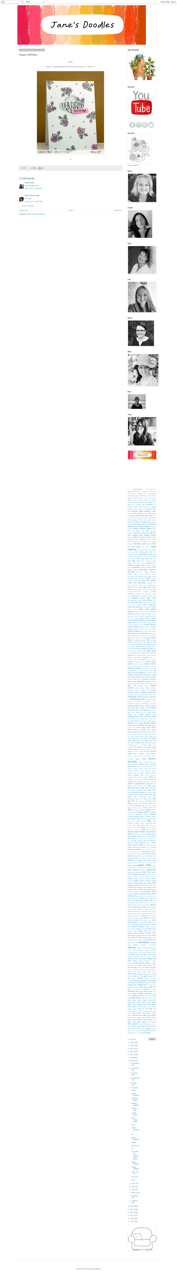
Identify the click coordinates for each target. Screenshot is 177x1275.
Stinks (133, 954)
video (150, 991)
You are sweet (138, 1030)
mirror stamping (151, 827)
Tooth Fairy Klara (150, 982)
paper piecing (133, 870)
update (154, 989)
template (130, 980)
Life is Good (140, 792)
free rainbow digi (148, 655)
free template (138, 657)
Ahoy (154, 502)
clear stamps (151, 580)
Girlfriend (153, 677)
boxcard (149, 539)
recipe (149, 896)
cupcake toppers (147, 596)
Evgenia (130, 642)
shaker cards (140, 911)
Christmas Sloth (132, 576)
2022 (132, 1045)
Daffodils (135, 598)
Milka (149, 821)
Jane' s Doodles (138, 754)
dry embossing (151, 635)
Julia (133, 783)
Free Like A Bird (138, 655)
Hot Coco (130, 734)
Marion (146, 812)
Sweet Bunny (143, 969)
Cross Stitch (152, 594)
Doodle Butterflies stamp (135, 625)
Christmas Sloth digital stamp (147, 576)
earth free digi (140, 638)
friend (149, 659)
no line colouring (140, 847)
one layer (143, 856)
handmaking (144, 703)
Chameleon (136, 567)
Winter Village (141, 1022)
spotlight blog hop (143, 931)
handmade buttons (143, 697)
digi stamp (136, 607)
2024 (132, 1039)
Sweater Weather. (133, 969)
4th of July (152, 498)
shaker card (132, 911)
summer (147, 961)
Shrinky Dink (137, 915)
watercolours (132, 1002)
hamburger (141, 694)
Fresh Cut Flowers (139, 659)
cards (149, 554)
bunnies (140, 541)
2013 (132, 1215)
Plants (136, 881)
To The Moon (140, 983)
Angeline (147, 511)
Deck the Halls (136, 602)
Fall (144, 642)
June (134, 1183)
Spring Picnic (132, 935)
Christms (141, 578)
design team (147, 602)
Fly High (130, 646)
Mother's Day (144, 832)
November (135, 1068)
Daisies (149, 600)
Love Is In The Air (146, 803)
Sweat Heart (140, 967)
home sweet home (134, 1120)
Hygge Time (148, 740)
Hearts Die (132, 714)
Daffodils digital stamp (148, 598)
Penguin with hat (139, 878)
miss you (131, 830)
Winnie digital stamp (144, 1015)
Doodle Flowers (150, 625)
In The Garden (136, 747)
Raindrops (136, 894)
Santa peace (147, 902)
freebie (145, 657)
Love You (152, 808)
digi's (150, 607)
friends (154, 659)
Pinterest (130, 881)
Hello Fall (143, 716)
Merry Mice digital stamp (148, 818)
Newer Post (24, 210)
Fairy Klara (138, 642)
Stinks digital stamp (150, 954)
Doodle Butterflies (138, 620)
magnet (136, 810)
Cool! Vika (134, 587)
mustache (148, 842)
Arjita (139, 513)
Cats (146, 559)
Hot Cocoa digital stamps (136, 736)
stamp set (134, 942)
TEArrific (140, 978)
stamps (132, 947)
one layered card (144, 858)
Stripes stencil (138, 961)
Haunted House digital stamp (142, 710)
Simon (144, 916)
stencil (136, 952)
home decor (132, 727)
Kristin (140, 790)
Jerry (135, 781)
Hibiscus (131, 723)
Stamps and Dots (141, 948)
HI (132, 1148)
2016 (132, 1206)
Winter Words (136, 1026)
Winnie (135, 1015)
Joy (144, 781)
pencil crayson (139, 876)
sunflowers (148, 963)
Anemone (134, 511)
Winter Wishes (133, 1024)
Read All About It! (141, 896)
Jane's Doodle (141, 759)
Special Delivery (138, 926)
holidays (141, 725)
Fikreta (27, 183)
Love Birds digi (136, 803)
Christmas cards (150, 574)
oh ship (151, 853)
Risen (146, 898)
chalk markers (140, 563)
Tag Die (130, 976)
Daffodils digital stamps (135, 600)
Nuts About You (136, 851)
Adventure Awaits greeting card (138, 502)
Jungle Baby (140, 784)
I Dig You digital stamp (137, 743)
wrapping (147, 1028)
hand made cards (150, 694)
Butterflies (137, 544)
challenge (131, 565)
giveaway (140, 681)
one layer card (151, 856)
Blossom (130, 537)
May (133, 1187)
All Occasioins (136, 504)
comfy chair (142, 585)
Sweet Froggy (141, 971)
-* (128, 489)
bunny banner (147, 541)
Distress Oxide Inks (141, 614)
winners (130, 1015)
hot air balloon (151, 732)
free (134, 648)
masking (153, 814)
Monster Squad (133, 832)
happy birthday (135, 1094)
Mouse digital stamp (149, 834)
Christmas (143, 569)
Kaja (149, 786)
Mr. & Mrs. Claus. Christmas (144, 838)
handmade (132, 697)
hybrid (141, 738)
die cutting (143, 605)
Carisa (154, 556)
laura (149, 790)
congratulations (151, 585)
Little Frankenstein (140, 797)
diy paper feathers (133, 616)
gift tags (141, 673)
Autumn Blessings (142, 515)
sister (150, 918)
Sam (154, 900)
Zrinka (148, 1033)
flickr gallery (147, 644)
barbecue (146, 517)
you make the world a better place (135, 1155)
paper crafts (144, 865)
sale (151, 900)
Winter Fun (152, 1019)
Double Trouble (133, 631)
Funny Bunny (151, 662)
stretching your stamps (148, 956)
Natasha (135, 845)
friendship (131, 662)
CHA (134, 563)
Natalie (130, 845)
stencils (148, 952)
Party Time (146, 872)
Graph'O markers (150, 688)
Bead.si (153, 522)
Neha (141, 845)
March (134, 1193)
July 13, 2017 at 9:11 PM (33, 188)
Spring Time (140, 935)
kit (136, 790)
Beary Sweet (145, 524)
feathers (130, 644)
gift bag (150, 668)
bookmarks (148, 537)
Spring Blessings (139, 933)
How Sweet (148, 736)
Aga (150, 502)
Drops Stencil (132, 635)
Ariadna (135, 513)
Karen (154, 786)
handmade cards (138, 699)
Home (71, 210)
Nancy (154, 842)
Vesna (146, 991)
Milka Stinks (141, 825)
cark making (131, 558)
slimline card (147, 920)
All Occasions (148, 504)
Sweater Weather (150, 967)
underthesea (137, 989)
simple (146, 918)
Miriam (143, 827)
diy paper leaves (144, 616)
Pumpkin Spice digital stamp (147, 889)
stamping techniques (148, 945)
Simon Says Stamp (137, 918)
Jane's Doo (138, 756)
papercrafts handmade (135, 872)
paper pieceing (151, 867)
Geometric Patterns (135, 668)
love (149, 801)
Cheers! (135, 569)
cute (154, 596)
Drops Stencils (141, 635)
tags (134, 976)
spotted (153, 931)
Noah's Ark (132, 849)
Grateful (153, 690)
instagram (135, 749)
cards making (147, 556)
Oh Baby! (146, 853)
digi (151, 605)
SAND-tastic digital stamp (135, 902)
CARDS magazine (137, 556)
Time (129, 982)
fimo (134, 644)
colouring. (134, 585)
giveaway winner (150, 681)
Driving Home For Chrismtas (147, 631)
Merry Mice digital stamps (137, 821)
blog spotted (133, 535)
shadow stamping (137, 909)
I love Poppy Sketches (145, 745)
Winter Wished (151, 1022)
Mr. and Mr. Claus (141, 840)
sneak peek (132, 922)
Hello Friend (151, 717)
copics (154, 587)
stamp (149, 937)
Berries (136, 526)
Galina (130, 664)
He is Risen (135, 712)
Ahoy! (129, 504)
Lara (144, 790)
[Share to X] (37, 168)
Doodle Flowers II (134, 627)
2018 (132, 1058)
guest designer (141, 692)
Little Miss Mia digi (141, 801)
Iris (147, 749)
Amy (154, 509)
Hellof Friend (132, 719)
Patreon (153, 872)
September (136, 1078)
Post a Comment (28, 206)
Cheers (143, 567)
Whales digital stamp (144, 1006)
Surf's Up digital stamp (138, 965)
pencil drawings (150, 876)
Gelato (135, 666)
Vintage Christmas (145, 993)
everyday (153, 640)
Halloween (152, 692)
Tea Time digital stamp (144, 976)
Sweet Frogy (151, 971)
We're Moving (141, 1002)
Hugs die (135, 738)
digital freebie (132, 609)
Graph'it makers (143, 685)
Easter (148, 638)
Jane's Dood (147, 756)
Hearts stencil (144, 714)
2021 (132, 1049)
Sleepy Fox (138, 920)
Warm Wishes (136, 998)
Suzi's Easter (132, 967)
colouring (141, 583)
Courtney (130, 589)
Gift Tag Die (134, 672)
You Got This (147, 1030)
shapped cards (145, 913)
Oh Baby (139, 853)
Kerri (150, 788)
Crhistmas (146, 591)
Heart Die (143, 712)
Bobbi (135, 537)
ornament (153, 858)
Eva (147, 640)
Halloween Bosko (133, 694)
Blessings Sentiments (141, 533)
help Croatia (140, 719)
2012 (132, 1218)
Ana (129, 511)
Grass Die (145, 690)
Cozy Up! (143, 589)
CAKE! (153, 544)
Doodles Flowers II (139, 629)
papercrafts (151, 870)
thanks (133, 1142)
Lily (154, 794)
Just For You (142, 786)
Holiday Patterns (150, 723)
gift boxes (140, 670)
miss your (138, 830)
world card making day (137, 1028)
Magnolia (148, 810)
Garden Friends (150, 664)
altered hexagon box (145, 506)
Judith (130, 784)
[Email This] (32, 168)
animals (130, 513)
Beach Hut (131, 522)
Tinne (133, 983)
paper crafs (144, 862)
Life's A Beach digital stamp (143, 794)
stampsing (131, 952)
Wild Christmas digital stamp (143, 1011)
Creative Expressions (134, 591)
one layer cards (133, 858)
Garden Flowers (138, 664)
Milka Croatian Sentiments (143, 823)
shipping (130, 915)
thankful (144, 980)
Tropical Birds (132, 985)
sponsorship (131, 929)
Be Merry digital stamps (149, 520)
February (135, 1196)
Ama (144, 509)
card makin (146, 547)
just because (149, 783)
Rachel (143, 891)
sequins (143, 907)
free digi (150, 649)
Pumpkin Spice (132, 889)
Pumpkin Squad (132, 891)
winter (154, 1015)
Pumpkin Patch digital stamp (147, 887)
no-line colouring (151, 847)
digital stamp (144, 609)
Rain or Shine (151, 892)
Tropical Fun (142, 985)
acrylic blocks (138, 500)
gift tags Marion (149, 672)
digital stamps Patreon (142, 611)
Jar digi (130, 779)
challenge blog (139, 565)
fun (143, 662)
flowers (153, 644)
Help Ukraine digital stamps (148, 721)
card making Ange (142, 550)
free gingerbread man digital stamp (139, 653)
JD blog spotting (148, 779)
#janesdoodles (137, 489)
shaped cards (136, 913)
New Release (148, 845)
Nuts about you (148, 852)
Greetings (131, 692)
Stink (129, 954)
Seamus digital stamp (134, 907)
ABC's (130, 500)
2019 (132, 1054)
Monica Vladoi (151, 830)
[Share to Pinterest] (42, 168)
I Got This (148, 743)
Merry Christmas (145, 816)
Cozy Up (137, 589)
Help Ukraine (135, 721)
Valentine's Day (133, 991)
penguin (130, 878)
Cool (129, 587)
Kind (133, 790)
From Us (138, 662)
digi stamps (144, 607)
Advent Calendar (150, 500)
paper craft (152, 862)
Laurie (154, 790)
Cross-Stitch (132, 596)
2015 (132, 1209)
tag (155, 974)
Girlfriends (145, 679)
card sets (135, 554)
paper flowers (142, 867)
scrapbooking (145, 905)
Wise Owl (145, 1026)
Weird (145, 1004)
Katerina (131, 788)
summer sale (134, 1109)
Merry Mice (137, 818)
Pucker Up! (152, 885)
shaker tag (148, 911)
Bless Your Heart (142, 530)
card (129, 547)
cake (148, 544)
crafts (154, 589)
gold (138, 683)
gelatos (140, 666)
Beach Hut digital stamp (143, 522)
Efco (133, 640)
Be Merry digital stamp (134, 520)
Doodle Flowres (145, 627)
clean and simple (139, 580)
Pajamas (130, 862)
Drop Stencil (152, 633)
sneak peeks (140, 922)
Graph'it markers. (139, 688)
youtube (143, 1033)
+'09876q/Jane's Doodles (146, 495)
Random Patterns (145, 894)
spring (130, 933)
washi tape (145, 998)
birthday (136, 528)
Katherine (137, 788)
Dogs (142, 618)
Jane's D (130, 756)
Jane (130, 754)
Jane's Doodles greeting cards (146, 766)
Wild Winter (146, 1013)
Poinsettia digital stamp (139, 883)
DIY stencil (135, 618)
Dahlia (144, 600)
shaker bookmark (150, 909)
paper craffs (137, 862)
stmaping (136, 956)
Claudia (147, 578)
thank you (137, 980)
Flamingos (139, 644)
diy (149, 614)
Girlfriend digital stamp (134, 679)
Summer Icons (139, 963)
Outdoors (131, 860)
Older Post (118, 210)
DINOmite (131, 614)
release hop (135, 898)
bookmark (141, 537)
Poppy (149, 883)
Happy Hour (145, 708)
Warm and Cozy (138, 996)
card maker (136, 547)
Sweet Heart (132, 974)
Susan (150, 965)
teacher (133, 978)
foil (140, 646)
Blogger (98, 1269)
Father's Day (151, 642)
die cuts (136, 605)
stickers (153, 952)
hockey (136, 723)
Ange (141, 511)
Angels (154, 511)
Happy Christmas (145, 706)
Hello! (133, 1090)
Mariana (140, 812)
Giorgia (147, 677)
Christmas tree (133, 578)
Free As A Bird (141, 649)
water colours (142, 1000)
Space (149, 924)
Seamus (153, 905)
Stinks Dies (139, 954)
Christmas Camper (142, 572)
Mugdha (141, 842)
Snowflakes (135, 924)
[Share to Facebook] (39, 168)
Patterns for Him (139, 874)
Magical (130, 810)
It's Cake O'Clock (137, 751)
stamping (144, 942)
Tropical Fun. (152, 985)
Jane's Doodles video (136, 775)
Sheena (153, 913)
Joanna (139, 781)
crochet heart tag (141, 594)
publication (137, 885)
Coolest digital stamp (144, 587)
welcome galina (134, 1099)
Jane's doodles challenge (136, 764)
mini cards (137, 827)
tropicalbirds (131, 987)
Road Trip (152, 898)
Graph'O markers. (134, 690)
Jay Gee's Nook (138, 779)
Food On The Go (148, 646)
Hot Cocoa (137, 734)
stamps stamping (137, 950)
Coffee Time (132, 583)
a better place (134, 1114)
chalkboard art (151, 563)
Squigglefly (148, 935)
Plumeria (142, 881)
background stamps (137, 517)
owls (136, 860)
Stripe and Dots (133, 959)
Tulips (141, 987)
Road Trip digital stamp (135, 900)
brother (135, 541)
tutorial (146, 987)
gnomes (134, 683)
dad (129, 598)
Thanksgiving (151, 980)
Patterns (130, 874)
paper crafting (132, 865)
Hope (148, 729)
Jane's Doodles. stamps (140, 777)
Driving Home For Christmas (138, 633)
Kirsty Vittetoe (30, 195)
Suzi (154, 965)
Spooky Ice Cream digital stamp (145, 929)
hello (137, 716)
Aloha (136, 506)
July (133, 1088)
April (133, 1190)
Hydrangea (135, 740)
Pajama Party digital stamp (147, 860)
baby (150, 515)
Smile (154, 920)
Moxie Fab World (146, 836)
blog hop (152, 533)
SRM (133, 937)
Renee (142, 898)
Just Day (134, 786)
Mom (144, 830)
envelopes (142, 640)
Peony (154, 878)
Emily (137, 640)
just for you (135, 1145)
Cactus (143, 544)
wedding (139, 1004)
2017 (132, 1061)
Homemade (142, 729)
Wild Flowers (137, 1013)
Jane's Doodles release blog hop (139, 768)
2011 (132, 1221)
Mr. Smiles (135, 842)
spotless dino (132, 931)
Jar (155, 777)
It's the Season (150, 751)
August (134, 1083)
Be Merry (153, 517)
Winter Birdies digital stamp (137, 1017)
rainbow (130, 894)
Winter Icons (132, 1022)
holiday (141, 723)
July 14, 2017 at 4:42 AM (33, 201)
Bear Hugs (136, 524)
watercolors (152, 1000)
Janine (150, 777)
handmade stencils (134, 703)
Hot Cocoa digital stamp (148, 734)
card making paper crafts (143, 552)
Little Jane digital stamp (143, 799)
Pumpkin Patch (132, 887)
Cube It (138, 596)
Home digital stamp (143, 727)
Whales (134, 1006)
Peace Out (148, 874)
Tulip (136, 987)
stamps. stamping (150, 950)
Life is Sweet (148, 792)
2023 (132, 1042)
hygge (142, 740)
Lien (133, 792)
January (134, 1201)
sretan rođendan (135, 1129)
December (135, 1063)
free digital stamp (149, 651)
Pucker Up (144, 885)
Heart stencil (151, 712)
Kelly (146, 788)
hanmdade (152, 703)
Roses (146, 900)
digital (154, 607)
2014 (132, 1212)
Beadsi (130, 524)
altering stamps (137, 509)
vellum (141, 991)
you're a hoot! (136, 1033)
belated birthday (135, 1104)
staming (144, 937)
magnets (142, 810)
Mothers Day (138, 834)
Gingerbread (138, 675)
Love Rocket (142, 807)
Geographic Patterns (149, 666)
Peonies (148, 878)
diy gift (154, 614)
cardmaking (143, 554)
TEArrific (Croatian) (150, 978)
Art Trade (145, 513)
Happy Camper (133, 706)
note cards (145, 849)
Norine (138, 849)
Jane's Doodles (150, 754)
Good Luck (144, 683)
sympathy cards (148, 974)
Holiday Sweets (133, 725)
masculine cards (142, 814)
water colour (132, 1000)
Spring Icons (151, 933)
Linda (130, 797)
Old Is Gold (135, 856)
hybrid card (147, 738)
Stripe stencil (143, 959)
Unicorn (146, 989)
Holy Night (148, 725)
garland (130, 666)
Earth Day (131, 638)
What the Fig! (143, 1009)
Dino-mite (153, 611)
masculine (131, 814)
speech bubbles (150, 926)
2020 (132, 1051)
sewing (149, 907)
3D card (145, 498)
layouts (130, 792)
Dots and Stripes (150, 629)
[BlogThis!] (34, 168)
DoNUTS (147, 618)
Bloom (153, 535)
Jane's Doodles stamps (148, 773)
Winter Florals (142, 1019)
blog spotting (144, 535)
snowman (143, 924)
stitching (130, 956)
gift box (133, 670)
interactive (142, 749)
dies (148, 605)
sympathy (140, 974)
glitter (129, 683)
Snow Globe (148, 922)
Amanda (149, 509)
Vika (134, 993)
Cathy (142, 558)
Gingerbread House (138, 677)
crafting (149, 589)
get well (144, 668)
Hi (132, 1134)
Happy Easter (135, 708)
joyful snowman (151, 781)
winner (154, 1013)
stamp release (139, 939)
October (134, 1073)
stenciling (142, 952)
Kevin (129, 790)
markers (153, 812)
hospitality (144, 732)
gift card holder (148, 670)
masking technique (134, 816)
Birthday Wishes (146, 528)
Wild (150, 1009)
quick (139, 891)
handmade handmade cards (145, 701)
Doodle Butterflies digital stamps (146, 622)
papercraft (142, 870)
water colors (152, 998)
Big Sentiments (144, 526)
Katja (142, 788)
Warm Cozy (148, 995)
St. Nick (138, 937)
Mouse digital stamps (134, 836)
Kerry (154, 788)
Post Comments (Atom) (37, 214)
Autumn (132, 515)
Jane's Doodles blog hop (147, 762)
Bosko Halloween (140, 539)
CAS (138, 559)
